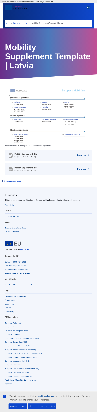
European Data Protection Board (17, 372)
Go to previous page (12, 181)
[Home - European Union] (16, 8)
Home (7, 23)
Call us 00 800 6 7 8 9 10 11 (15, 262)
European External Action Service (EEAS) (20, 350)
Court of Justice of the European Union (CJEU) (22, 338)
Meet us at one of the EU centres (17, 273)
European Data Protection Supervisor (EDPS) (22, 369)
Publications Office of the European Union (20, 380)
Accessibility (9, 205)
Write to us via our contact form (16, 269)
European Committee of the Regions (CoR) (21, 357)
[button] (48, 113)
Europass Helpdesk (12, 216)
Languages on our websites (15, 296)
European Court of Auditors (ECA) (17, 346)
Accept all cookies (17, 406)
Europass (11, 195)
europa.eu (24, 249)
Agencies (8, 384)
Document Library (20, 23)
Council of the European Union (16, 331)
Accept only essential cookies (42, 406)
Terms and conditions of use (15, 228)
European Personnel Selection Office (19, 376)
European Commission (13, 334)
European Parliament (13, 323)
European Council (11, 327)
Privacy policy (10, 300)
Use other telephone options (15, 266)
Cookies (8, 308)
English (88, 9)
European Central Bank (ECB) (16, 342)
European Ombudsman (13, 365)
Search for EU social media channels (19, 285)
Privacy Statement (12, 232)
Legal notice (9, 304)
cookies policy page (46, 396)
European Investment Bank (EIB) (17, 361)
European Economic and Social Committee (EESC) (24, 353)
